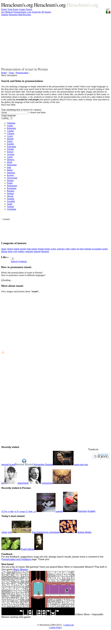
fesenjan (82, 511)
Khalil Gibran (27, 549)
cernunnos (47, 483)
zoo (10, 532)
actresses (61, 249)
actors (53, 249)
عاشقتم (59, 511)
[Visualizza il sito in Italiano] (108, 11)
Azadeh (91, 511)
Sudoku (4, 14)
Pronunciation (19, 12)
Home (4, 9)
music (4, 249)
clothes (21, 251)
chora (4, 532)
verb (15, 251)
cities (67, 249)
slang (10, 251)
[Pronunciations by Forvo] (101, 458)
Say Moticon (7, 12)
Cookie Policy (55, 627)
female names (44, 249)
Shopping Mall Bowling (20, 14)
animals (87, 249)
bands (16, 249)
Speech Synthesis (19, 261)
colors (73, 249)
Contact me (68, 625)
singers (10, 249)
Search (29, 9)
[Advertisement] (53, 41)
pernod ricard (8, 464)
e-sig (29, 12)
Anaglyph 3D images (41, 12)
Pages (15, 9)
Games (22, 9)
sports (105, 249)
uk (78, 249)
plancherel (23, 483)
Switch (6, 219)
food (81, 249)
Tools (10, 9)
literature (45, 251)
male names (32, 249)
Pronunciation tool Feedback (16, 559)
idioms (4, 251)
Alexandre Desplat (43, 464)
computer (29, 251)
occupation (97, 249)
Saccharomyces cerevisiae (45, 532)
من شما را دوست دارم (25, 511)
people (23, 249)
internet (37, 251)
